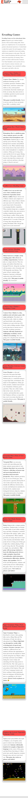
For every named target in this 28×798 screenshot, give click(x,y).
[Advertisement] (14, 18)
